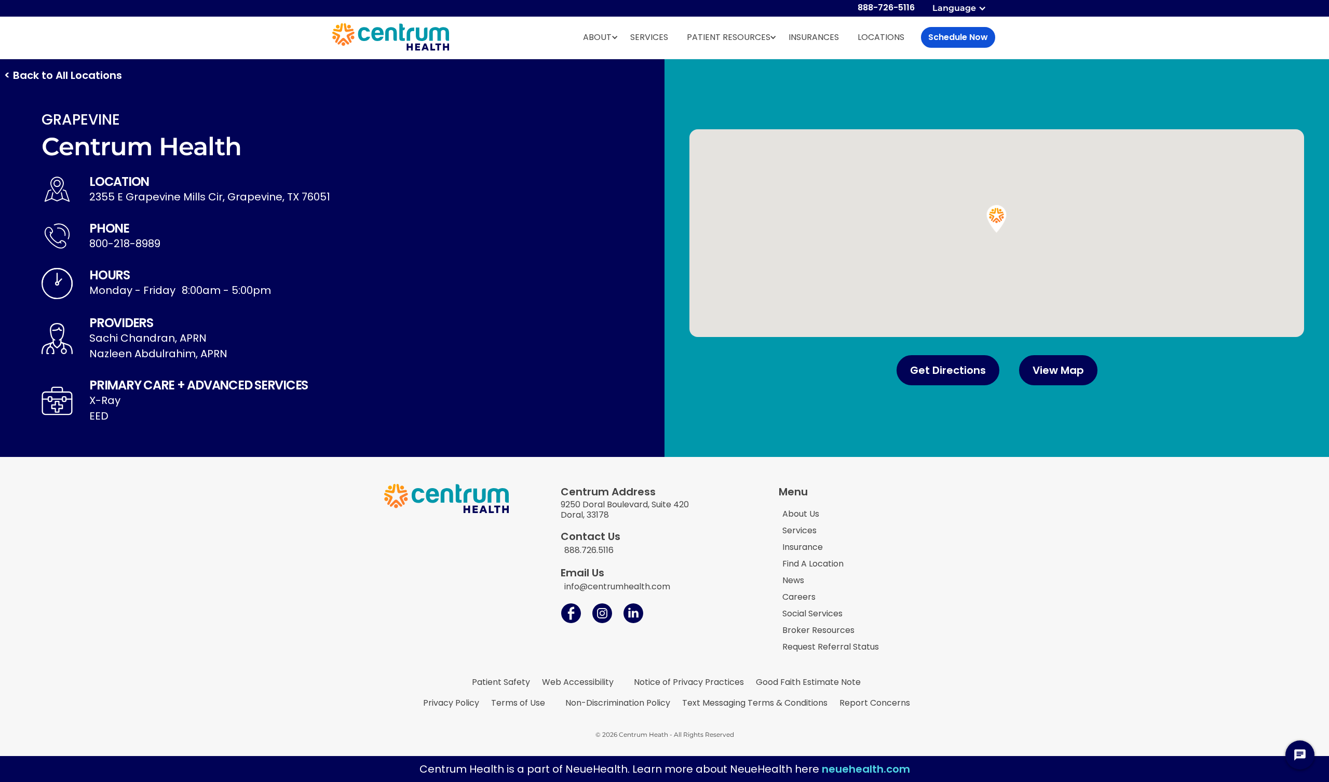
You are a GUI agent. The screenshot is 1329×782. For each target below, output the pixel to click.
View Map (1058, 370)
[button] (960, 8)
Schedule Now (958, 37)
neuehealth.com (866, 769)
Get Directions (948, 370)
